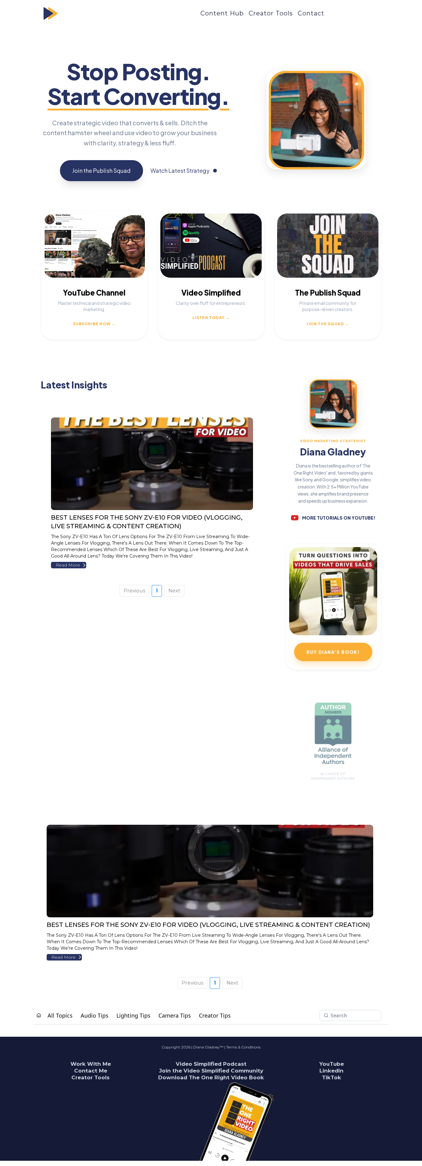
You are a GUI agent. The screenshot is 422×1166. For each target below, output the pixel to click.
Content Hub (222, 13)
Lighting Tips (133, 1015)
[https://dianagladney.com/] (113, 13)
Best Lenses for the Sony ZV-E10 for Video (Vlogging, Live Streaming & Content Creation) (208, 924)
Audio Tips (94, 1015)
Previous (134, 591)
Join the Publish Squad (101, 170)
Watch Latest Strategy (179, 170)
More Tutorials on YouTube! (338, 518)
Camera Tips (174, 1015)
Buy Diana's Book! (333, 652)
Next (174, 591)
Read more (68, 565)
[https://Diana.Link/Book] (278, 1121)
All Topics (60, 1015)
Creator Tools (271, 13)
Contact (311, 13)
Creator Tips (215, 1015)
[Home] (38, 1015)
